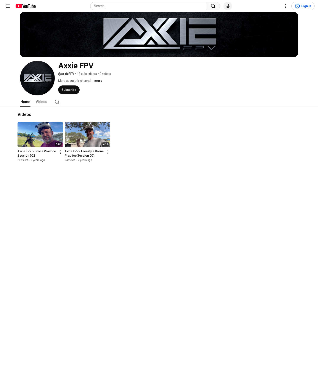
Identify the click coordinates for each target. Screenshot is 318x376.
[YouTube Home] (25, 6)
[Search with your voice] (227, 6)
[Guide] (7, 6)
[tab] (25, 102)
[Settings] (285, 6)
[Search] (213, 6)
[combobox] (149, 6)
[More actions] (60, 152)
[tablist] (159, 102)
